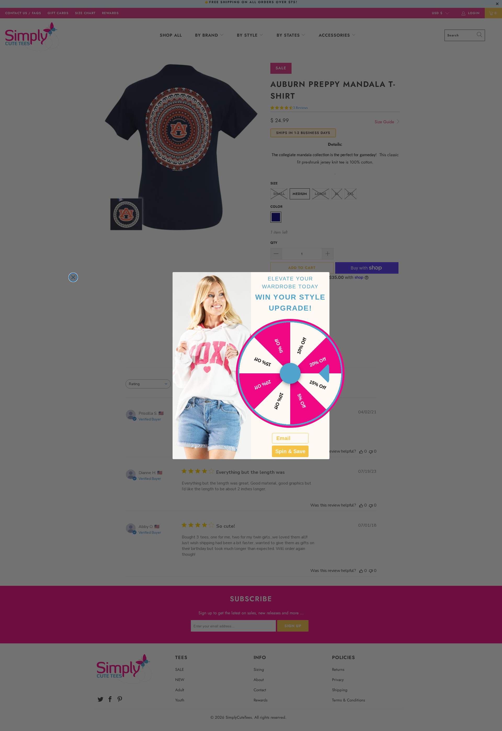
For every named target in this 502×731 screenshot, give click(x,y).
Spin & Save (290, 451)
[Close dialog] (73, 277)
